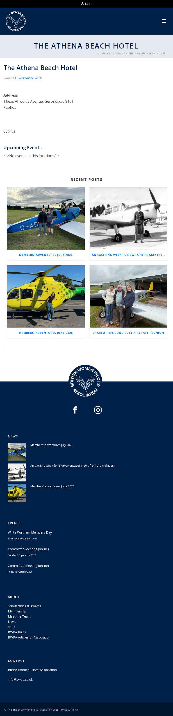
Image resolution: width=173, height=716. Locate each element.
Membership (17, 611)
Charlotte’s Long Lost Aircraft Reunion (128, 333)
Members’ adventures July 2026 (46, 255)
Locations (117, 53)
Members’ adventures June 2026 (46, 333)
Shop (11, 627)
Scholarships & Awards (24, 606)
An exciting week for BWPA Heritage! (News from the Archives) (129, 255)
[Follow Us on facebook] (75, 410)
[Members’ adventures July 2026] (46, 218)
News (12, 621)
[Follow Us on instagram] (98, 410)
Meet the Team (19, 616)
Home (102, 53)
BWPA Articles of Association (29, 637)
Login (88, 4)
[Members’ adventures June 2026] (46, 296)
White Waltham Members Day (30, 532)
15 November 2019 (28, 78)
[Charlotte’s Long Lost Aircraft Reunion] (128, 296)
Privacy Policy (69, 709)
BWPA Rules (17, 632)
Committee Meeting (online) (28, 549)
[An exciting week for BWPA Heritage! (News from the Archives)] (128, 218)
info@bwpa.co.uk (20, 679)
